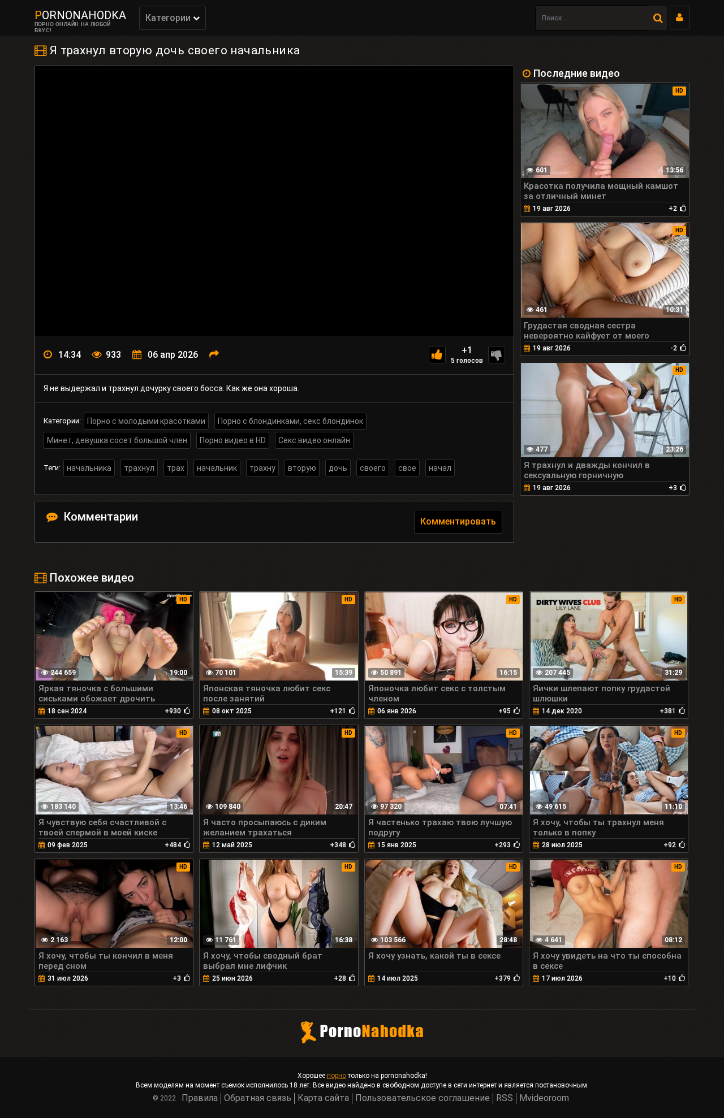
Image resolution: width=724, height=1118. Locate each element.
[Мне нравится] (437, 354)
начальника (89, 468)
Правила (200, 1098)
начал (440, 468)
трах (175, 468)
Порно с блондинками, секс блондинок (290, 421)
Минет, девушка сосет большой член (117, 440)
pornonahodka (80, 15)
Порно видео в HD (233, 440)
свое (407, 468)
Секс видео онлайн (314, 440)
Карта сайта (323, 1098)
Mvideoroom (544, 1098)
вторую (302, 468)
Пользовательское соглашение (422, 1098)
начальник (217, 468)
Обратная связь (257, 1098)
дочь (338, 468)
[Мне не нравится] (496, 354)
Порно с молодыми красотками (146, 421)
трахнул (139, 468)
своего (373, 468)
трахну (262, 468)
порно (336, 1076)
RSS (504, 1098)
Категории (169, 17)
